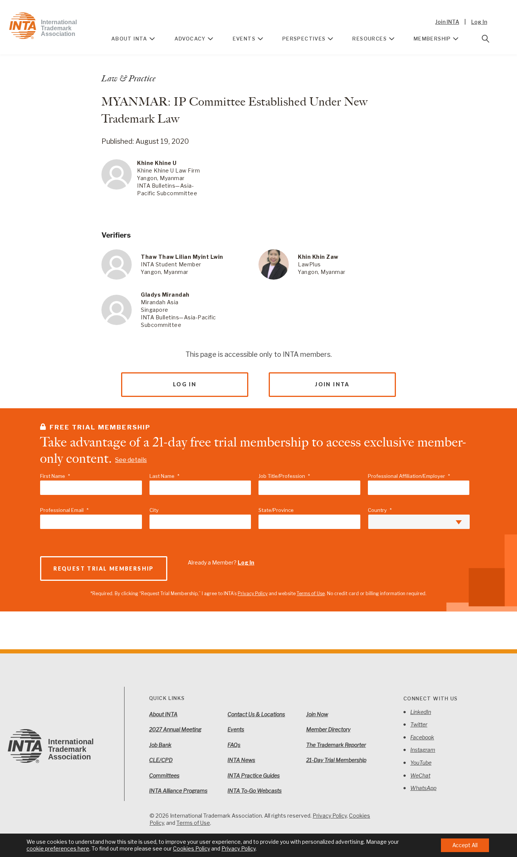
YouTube (420, 762)
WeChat (420, 775)
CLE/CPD (161, 760)
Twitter (418, 724)
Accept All (465, 845)
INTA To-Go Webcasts (254, 790)
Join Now (317, 714)
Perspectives (304, 39)
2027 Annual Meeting (175, 729)
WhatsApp (423, 788)
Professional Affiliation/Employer (409, 476)
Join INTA (447, 22)
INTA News (241, 760)
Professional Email (64, 510)
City (154, 510)
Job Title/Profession (284, 476)
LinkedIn (420, 712)
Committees (164, 775)
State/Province (276, 510)
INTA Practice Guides (253, 775)
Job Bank (160, 745)
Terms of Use (311, 593)
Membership (432, 39)
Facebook (422, 737)
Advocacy (190, 39)
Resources (369, 39)
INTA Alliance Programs (178, 790)
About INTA (129, 39)
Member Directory (328, 729)
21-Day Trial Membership (336, 760)
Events (244, 39)
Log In (479, 22)
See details (131, 459)
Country (380, 510)
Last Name (164, 476)
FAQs (233, 745)
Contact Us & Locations (256, 714)
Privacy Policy (253, 593)
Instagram (422, 750)
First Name (55, 476)
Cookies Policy (191, 848)
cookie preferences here (57, 848)
